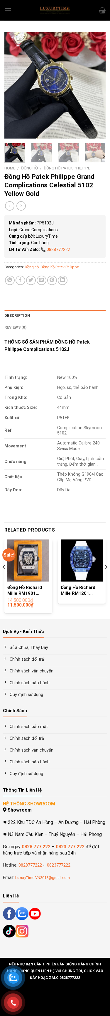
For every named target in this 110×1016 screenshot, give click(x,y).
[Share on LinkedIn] (62, 280)
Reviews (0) (15, 327)
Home (9, 168)
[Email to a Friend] (41, 280)
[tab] (55, 316)
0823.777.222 (70, 847)
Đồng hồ (29, 168)
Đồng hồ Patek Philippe (67, 168)
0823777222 (58, 865)
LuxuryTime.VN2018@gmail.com (42, 877)
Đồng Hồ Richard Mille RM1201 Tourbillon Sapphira (81, 591)
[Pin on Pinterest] (52, 280)
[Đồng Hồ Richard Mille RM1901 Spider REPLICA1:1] (28, 560)
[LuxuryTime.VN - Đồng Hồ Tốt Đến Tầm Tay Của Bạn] (55, 10)
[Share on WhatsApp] (10, 280)
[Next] (96, 85)
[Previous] (14, 85)
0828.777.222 (36, 847)
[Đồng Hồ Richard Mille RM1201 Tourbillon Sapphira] (82, 560)
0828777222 (58, 249)
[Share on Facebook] (20, 280)
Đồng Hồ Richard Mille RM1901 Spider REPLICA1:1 (27, 591)
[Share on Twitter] (31, 280)
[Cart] (102, 10)
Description (17, 315)
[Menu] (7, 10)
